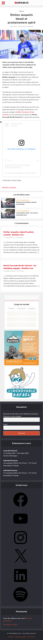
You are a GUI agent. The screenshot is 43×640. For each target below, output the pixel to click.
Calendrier (31, 308)
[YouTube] (20, 527)
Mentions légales (20, 637)
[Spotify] (20, 602)
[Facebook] (20, 508)
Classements (21, 308)
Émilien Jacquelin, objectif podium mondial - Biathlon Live (18, 233)
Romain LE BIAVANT (27, 26)
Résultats (11, 308)
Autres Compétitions (22, 200)
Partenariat (31, 637)
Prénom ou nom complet (12, 416)
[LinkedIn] (20, 583)
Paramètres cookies (10, 624)
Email (5, 424)
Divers (21, 11)
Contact (11, 637)
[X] (20, 564)
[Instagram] (20, 545)
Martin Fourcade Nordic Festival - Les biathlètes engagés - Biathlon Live (19, 266)
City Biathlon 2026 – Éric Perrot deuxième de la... (27, 214)
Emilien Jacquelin (9, 187)
